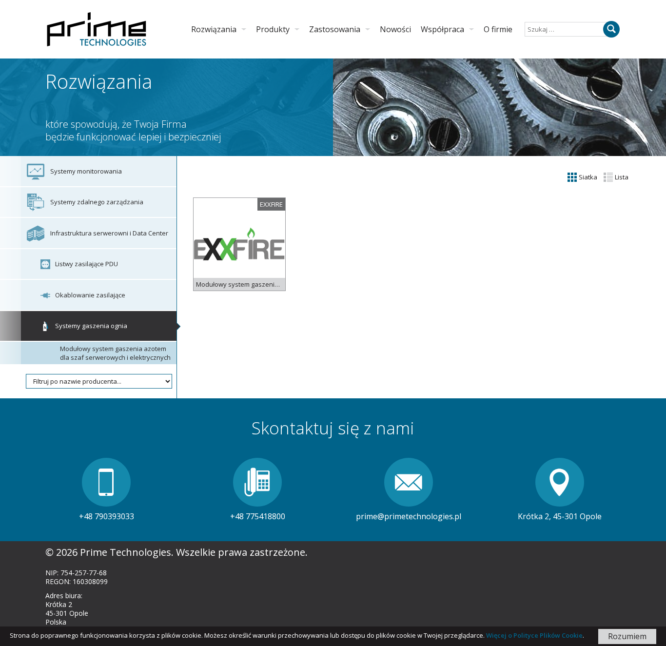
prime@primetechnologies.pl (408, 516)
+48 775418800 (257, 516)
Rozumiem (627, 636)
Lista (620, 177)
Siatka (587, 177)
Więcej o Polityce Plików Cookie (534, 635)
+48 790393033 (106, 516)
